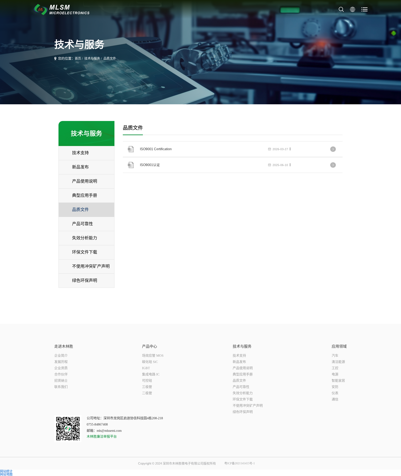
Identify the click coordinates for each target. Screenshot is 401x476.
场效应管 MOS (153, 355)
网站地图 (6, 474)
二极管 (147, 393)
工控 (335, 368)
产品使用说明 (243, 368)
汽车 (335, 355)
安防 (335, 387)
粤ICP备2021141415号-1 (239, 463)
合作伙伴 (61, 374)
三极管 (147, 387)
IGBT (146, 368)
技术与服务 (92, 58)
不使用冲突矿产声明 (248, 405)
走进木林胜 (63, 346)
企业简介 (61, 355)
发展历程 (61, 362)
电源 (335, 374)
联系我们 (61, 387)
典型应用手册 (243, 374)
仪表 (335, 393)
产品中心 (149, 346)
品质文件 (109, 58)
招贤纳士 (61, 380)
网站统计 (6, 471)
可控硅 (147, 380)
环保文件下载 (243, 399)
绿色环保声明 (243, 412)
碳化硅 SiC (150, 362)
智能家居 (338, 380)
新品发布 (239, 362)
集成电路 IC (151, 374)
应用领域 (339, 346)
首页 (78, 58)
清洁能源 (338, 362)
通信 (335, 399)
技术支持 (239, 355)
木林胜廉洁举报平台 (102, 436)
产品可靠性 (241, 387)
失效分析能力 (243, 393)
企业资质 (61, 368)
